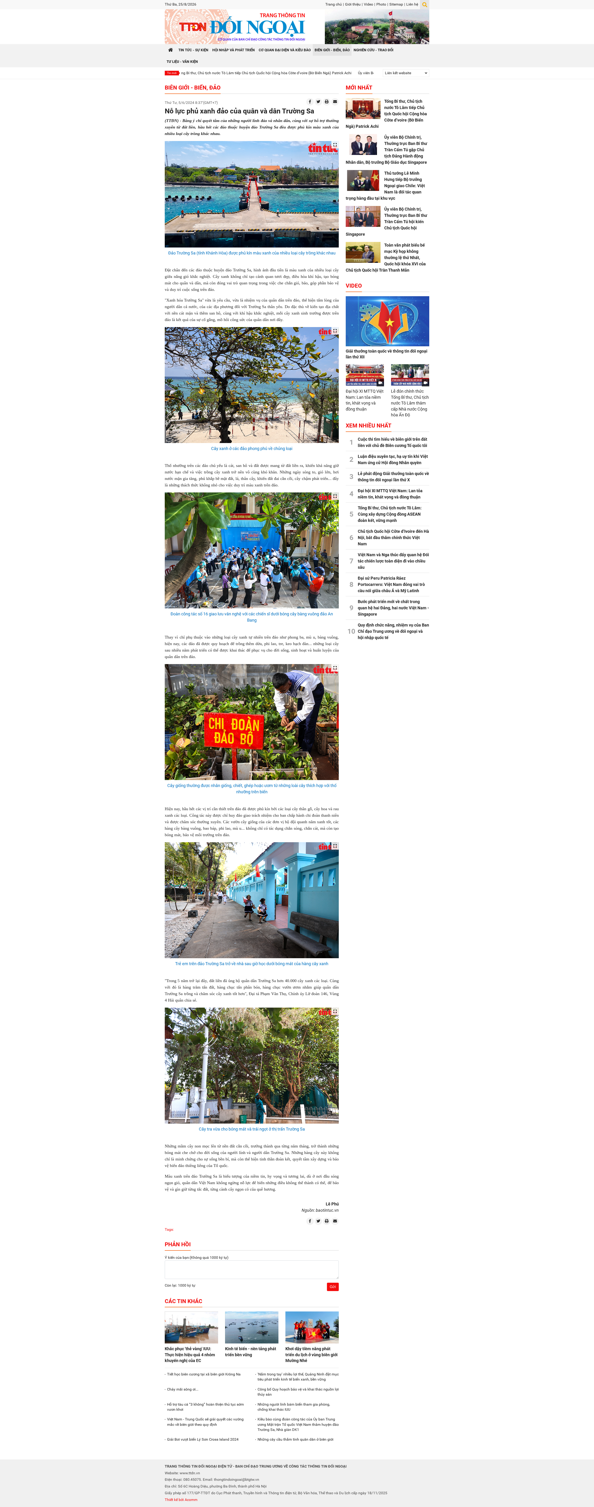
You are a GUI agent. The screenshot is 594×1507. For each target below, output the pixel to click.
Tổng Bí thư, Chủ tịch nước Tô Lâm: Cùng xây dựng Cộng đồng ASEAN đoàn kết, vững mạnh (390, 514)
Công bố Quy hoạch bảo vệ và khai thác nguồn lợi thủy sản (298, 1392)
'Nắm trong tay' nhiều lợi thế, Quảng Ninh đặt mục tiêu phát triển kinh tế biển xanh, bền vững (298, 1377)
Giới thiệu (353, 4)
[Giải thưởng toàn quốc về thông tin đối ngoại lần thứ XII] (387, 321)
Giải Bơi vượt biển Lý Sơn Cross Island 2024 (203, 1439)
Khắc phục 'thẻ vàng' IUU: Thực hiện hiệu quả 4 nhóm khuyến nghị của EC (190, 1354)
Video (368, 4)
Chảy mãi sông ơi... (182, 1389)
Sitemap (396, 4)
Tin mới (172, 73)
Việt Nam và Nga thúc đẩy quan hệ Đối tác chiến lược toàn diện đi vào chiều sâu (393, 561)
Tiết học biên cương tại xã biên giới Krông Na (204, 1374)
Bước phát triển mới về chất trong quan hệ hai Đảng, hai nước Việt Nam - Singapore (393, 608)
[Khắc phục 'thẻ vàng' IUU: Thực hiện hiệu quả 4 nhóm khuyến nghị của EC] (191, 1327)
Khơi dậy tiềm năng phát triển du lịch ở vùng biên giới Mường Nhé (311, 1354)
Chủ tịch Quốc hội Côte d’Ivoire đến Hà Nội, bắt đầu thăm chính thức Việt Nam (393, 537)
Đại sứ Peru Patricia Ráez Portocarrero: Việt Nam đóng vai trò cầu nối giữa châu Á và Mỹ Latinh (391, 584)
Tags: (169, 1229)
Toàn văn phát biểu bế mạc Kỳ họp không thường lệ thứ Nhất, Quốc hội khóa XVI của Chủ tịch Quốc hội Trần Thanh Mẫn (386, 258)
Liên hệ (412, 4)
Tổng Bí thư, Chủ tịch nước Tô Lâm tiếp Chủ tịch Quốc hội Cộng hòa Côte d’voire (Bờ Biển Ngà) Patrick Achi (386, 114)
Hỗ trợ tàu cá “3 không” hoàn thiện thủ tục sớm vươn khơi (205, 1407)
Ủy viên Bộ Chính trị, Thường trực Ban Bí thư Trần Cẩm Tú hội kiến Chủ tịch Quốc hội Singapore (386, 222)
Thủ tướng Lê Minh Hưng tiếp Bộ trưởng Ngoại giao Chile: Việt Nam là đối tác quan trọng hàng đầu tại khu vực (385, 186)
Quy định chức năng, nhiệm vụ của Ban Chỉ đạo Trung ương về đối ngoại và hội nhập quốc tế (393, 631)
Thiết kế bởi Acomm (181, 1499)
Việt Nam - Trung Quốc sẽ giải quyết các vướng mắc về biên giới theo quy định (205, 1422)
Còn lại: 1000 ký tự (180, 1285)
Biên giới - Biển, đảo (193, 87)
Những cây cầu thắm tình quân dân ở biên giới (295, 1439)
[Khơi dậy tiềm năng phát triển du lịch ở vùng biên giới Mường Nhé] (312, 1327)
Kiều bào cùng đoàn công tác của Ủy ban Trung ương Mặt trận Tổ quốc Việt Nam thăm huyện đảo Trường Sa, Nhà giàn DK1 (298, 1424)
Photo (381, 4)
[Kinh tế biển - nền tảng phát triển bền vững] (251, 1327)
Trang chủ (333, 4)
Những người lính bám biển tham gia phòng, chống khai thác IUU (294, 1407)
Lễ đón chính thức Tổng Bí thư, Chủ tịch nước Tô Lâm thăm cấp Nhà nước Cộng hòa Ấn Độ (410, 403)
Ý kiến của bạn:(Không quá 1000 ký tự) (197, 1257)
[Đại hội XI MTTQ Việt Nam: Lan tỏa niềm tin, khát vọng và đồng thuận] (365, 374)
